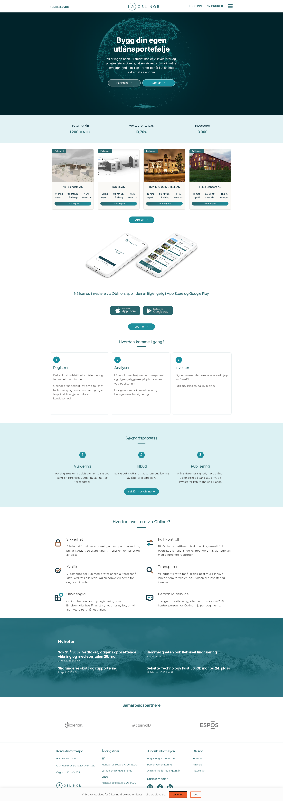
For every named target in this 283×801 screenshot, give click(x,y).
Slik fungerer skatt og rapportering (87, 668)
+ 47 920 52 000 (66, 758)
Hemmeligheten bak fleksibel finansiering (181, 652)
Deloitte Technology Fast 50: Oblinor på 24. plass (188, 668)
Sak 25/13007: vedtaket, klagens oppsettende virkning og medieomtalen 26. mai (97, 654)
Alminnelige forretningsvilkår (163, 771)
